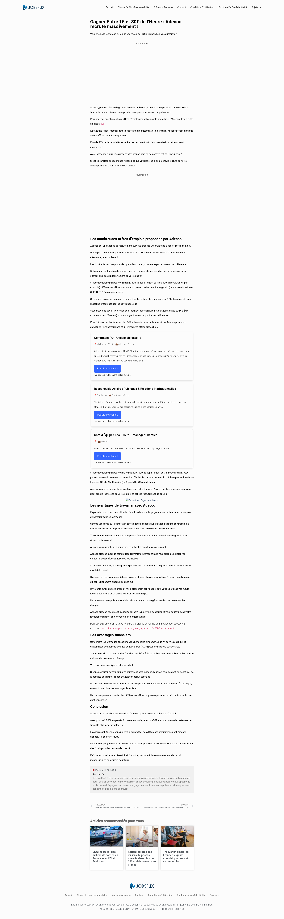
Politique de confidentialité (232, 7)
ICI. (102, 123)
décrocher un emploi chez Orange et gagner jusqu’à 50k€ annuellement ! (138, 628)
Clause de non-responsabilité (133, 7)
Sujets (255, 7)
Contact (181, 7)
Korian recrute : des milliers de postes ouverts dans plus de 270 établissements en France (142, 858)
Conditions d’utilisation (202, 7)
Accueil (109, 7)
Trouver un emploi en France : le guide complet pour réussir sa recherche (176, 856)
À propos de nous (163, 7)
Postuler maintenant (107, 368)
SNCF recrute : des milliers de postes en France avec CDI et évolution (105, 856)
